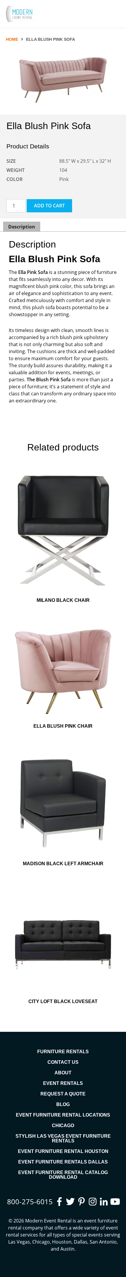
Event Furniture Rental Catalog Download (63, 1175)
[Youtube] (114, 1201)
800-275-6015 (30, 1201)
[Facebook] (59, 1201)
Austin (67, 1249)
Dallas (80, 1242)
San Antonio (103, 1242)
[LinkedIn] (103, 1201)
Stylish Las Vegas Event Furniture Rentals (63, 1138)
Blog (63, 1104)
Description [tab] (21, 226)
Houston (61, 1242)
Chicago (63, 1125)
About (63, 1072)
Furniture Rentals (63, 1051)
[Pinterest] (81, 1201)
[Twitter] (70, 1201)
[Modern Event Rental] (22, 14)
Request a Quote (63, 1093)
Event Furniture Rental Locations (63, 1114)
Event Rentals (63, 1083)
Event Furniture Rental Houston (63, 1151)
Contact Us (63, 1062)
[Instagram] (92, 1201)
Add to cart (49, 205)
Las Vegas (19, 1242)
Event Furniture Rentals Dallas (63, 1161)
